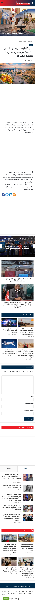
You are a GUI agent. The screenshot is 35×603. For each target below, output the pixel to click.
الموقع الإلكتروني (29, 410)
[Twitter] (7, 194)
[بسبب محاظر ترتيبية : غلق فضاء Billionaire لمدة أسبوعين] (9, 322)
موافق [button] (6, 598)
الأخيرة (9, 468)
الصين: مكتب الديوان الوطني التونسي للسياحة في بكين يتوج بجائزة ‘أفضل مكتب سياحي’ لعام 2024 (18, 248)
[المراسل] (22, 3)
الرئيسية (30, 41)
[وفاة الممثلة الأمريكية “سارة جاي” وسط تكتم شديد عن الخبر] (28, 488)
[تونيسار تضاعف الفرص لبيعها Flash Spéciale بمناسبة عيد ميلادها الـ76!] (9, 343)
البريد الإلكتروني (29, 403)
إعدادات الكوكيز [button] (14, 598)
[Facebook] (3, 194)
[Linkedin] (10, 194)
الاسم (32, 396)
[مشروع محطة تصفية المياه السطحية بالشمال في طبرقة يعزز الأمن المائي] (26, 538)
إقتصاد (24, 41)
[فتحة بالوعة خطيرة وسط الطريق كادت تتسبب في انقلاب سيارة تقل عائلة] (9, 561)
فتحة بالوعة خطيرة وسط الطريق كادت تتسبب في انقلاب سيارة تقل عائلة (9, 569)
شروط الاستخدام (23, 593)
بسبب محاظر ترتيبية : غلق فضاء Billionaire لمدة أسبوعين (10, 330)
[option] (17, 246)
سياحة (20, 41)
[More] (14, 194)
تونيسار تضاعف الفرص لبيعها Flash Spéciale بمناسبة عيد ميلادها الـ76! (10, 351)
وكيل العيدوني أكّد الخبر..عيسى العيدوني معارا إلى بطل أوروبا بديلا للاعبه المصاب (11, 507)
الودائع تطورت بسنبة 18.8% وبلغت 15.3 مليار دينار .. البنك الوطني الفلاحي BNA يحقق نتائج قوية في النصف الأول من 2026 (26, 571)
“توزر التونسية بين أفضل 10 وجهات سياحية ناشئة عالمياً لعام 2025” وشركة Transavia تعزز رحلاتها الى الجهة (26, 353)
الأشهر (26, 468)
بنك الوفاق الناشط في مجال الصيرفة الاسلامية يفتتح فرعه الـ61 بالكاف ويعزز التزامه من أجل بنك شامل (10, 548)
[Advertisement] (17, 103)
